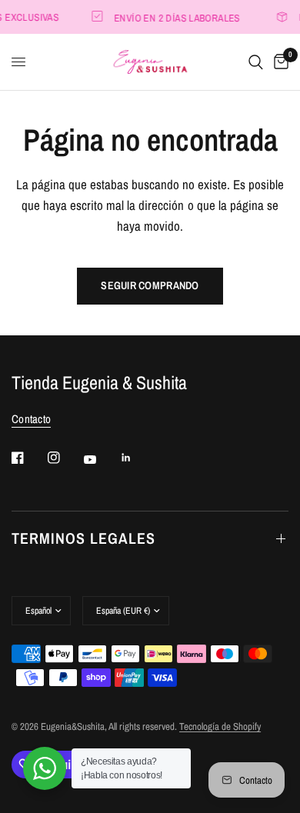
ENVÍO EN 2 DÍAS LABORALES (175, 17)
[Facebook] (28, 458)
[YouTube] (101, 459)
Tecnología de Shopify (220, 726)
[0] (278, 62)
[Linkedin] (137, 458)
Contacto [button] (31, 418)
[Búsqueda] (255, 62)
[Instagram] (65, 458)
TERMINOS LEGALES (83, 538)
